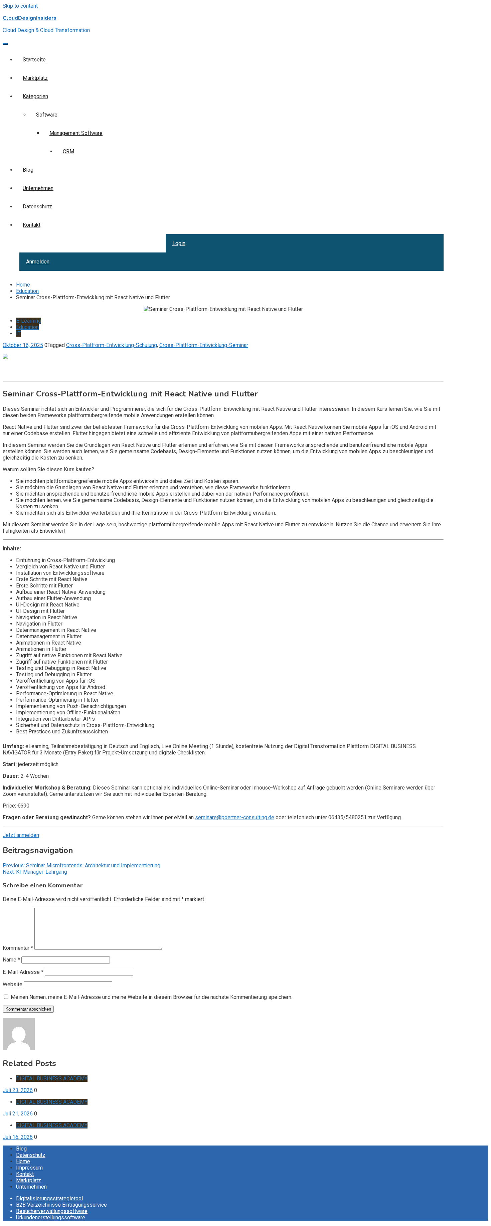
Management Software (76, 133)
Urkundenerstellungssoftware (50, 1217)
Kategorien (35, 96)
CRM (68, 151)
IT (18, 333)
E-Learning (28, 321)
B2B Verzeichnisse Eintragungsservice (61, 1205)
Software (46, 115)
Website (12, 984)
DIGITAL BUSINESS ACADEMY (52, 1078)
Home (23, 1161)
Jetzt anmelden (21, 835)
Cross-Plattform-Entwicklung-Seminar (203, 345)
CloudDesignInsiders (29, 18)
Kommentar (18, 948)
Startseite (34, 59)
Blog (28, 170)
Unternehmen (38, 188)
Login (178, 243)
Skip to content (20, 6)
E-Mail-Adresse (23, 972)
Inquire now (16, 375)
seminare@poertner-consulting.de (234, 817)
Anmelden (37, 261)
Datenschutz (37, 206)
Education (27, 327)
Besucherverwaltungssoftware (52, 1211)
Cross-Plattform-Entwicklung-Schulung (111, 345)
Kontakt (31, 225)
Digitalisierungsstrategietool (49, 1198)
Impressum (29, 1168)
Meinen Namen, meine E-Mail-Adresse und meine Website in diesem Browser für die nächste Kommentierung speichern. (151, 997)
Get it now (14, 369)
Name (11, 959)
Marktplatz (35, 78)
